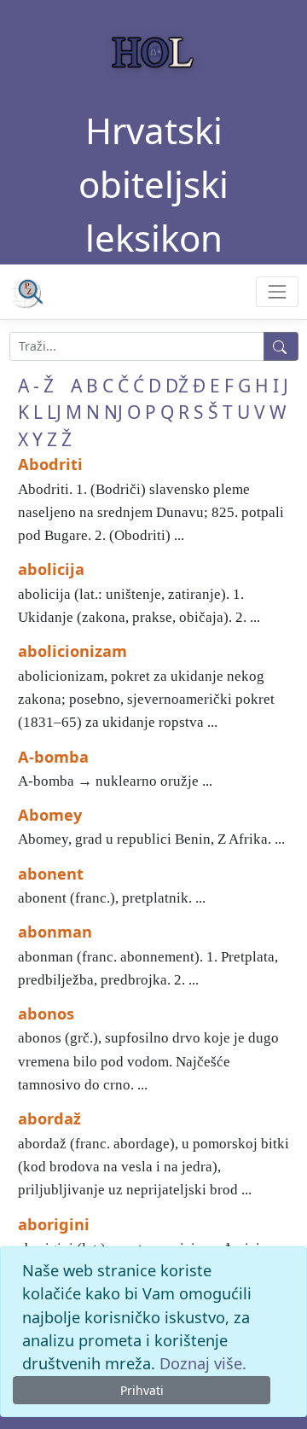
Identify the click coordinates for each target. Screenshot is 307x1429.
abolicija (51, 569)
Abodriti (50, 464)
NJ (113, 412)
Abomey (50, 815)
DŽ (176, 386)
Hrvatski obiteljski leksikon (153, 184)
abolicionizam (72, 651)
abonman (55, 931)
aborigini (54, 1224)
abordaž (49, 1118)
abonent (51, 873)
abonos (46, 1013)
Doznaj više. (202, 1363)
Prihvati (142, 1390)
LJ (54, 412)
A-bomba (53, 756)
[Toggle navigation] (277, 291)
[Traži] (281, 346)
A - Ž (36, 386)
